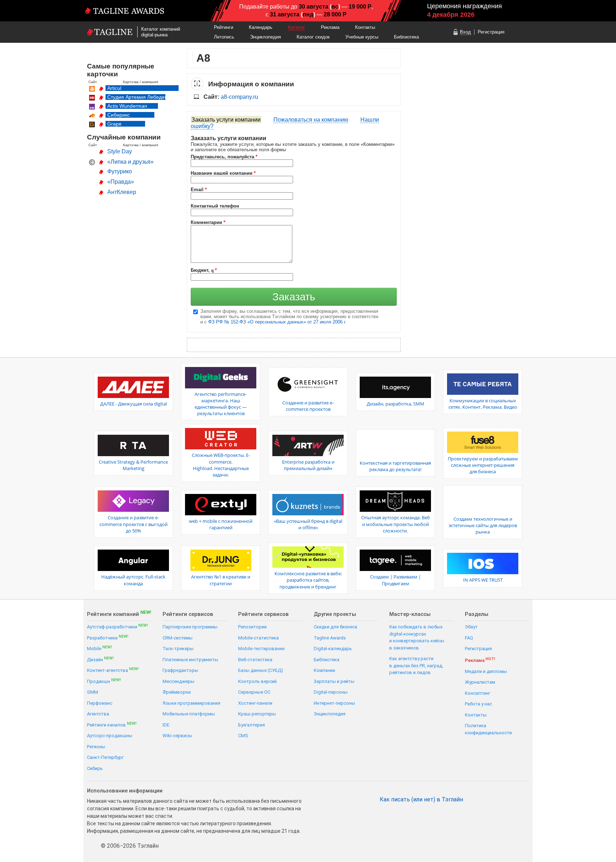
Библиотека (406, 37)
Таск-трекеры (178, 648)
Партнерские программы (190, 626)
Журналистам (480, 682)
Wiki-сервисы (177, 735)
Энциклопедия (265, 37)
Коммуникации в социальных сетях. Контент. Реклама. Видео (482, 403)
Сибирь (95, 768)
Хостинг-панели (255, 703)
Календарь (260, 27)
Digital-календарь (333, 648)
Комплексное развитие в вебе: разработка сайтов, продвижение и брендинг (308, 580)
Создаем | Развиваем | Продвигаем (395, 579)
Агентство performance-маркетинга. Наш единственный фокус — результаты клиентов (221, 404)
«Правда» (120, 182)
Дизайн (100, 659)
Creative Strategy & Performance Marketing (133, 465)
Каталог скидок (313, 37)
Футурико (119, 171)
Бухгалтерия (251, 725)
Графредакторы (180, 670)
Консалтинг (477, 693)
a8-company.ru (239, 97)
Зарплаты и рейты (334, 681)
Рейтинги (223, 27)
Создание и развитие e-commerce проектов (308, 405)
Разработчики (107, 637)
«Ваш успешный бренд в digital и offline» (308, 524)
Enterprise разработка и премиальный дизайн (308, 465)
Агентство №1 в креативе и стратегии (220, 579)
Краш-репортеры (257, 713)
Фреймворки (177, 692)
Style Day (119, 151)
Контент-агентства (113, 670)
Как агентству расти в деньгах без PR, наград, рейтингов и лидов (416, 665)
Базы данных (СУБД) (260, 670)
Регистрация (491, 32)
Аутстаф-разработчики (117, 626)
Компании (324, 670)
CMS (243, 735)
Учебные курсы (361, 37)
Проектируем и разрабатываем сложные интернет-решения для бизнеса (483, 465)
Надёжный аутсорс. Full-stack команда (133, 579)
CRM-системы (177, 638)
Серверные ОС (254, 692)
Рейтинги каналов (112, 724)
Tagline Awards (330, 638)
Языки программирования (191, 703)
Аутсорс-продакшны (109, 735)
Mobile (99, 648)
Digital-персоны (331, 692)
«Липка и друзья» (130, 162)
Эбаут (471, 626)
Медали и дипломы (486, 671)
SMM (92, 692)
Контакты (365, 27)
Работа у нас (478, 704)
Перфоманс (99, 703)
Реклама (330, 27)
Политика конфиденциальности (488, 729)
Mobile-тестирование (261, 648)
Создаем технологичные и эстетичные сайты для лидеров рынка (483, 525)
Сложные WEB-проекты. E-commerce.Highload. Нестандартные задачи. (221, 465)
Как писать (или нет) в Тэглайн (421, 799)
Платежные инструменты (190, 659)
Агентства (98, 713)
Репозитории (252, 626)
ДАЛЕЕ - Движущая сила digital (133, 404)
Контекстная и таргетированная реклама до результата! (395, 466)
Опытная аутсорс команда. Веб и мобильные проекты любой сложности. (395, 524)
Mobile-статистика (258, 638)
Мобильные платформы (189, 713)
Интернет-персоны (334, 703)
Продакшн (104, 681)
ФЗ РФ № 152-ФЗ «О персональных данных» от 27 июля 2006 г (276, 322)
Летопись (224, 37)
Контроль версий (257, 681)
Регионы (96, 746)
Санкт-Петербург (105, 757)
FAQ (469, 638)
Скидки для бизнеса (335, 626)
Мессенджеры (178, 681)
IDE (166, 725)
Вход (465, 32)
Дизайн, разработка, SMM (395, 404)
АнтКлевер (121, 192)
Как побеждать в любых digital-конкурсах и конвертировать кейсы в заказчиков (416, 637)
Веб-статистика (255, 659)
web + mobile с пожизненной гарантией (220, 524)
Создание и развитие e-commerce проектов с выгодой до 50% (133, 524)
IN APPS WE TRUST (483, 580)
